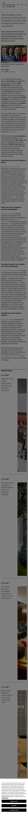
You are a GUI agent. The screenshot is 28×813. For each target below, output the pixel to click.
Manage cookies (14, 801)
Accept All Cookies (14, 810)
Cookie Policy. (5, 798)
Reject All (14, 805)
